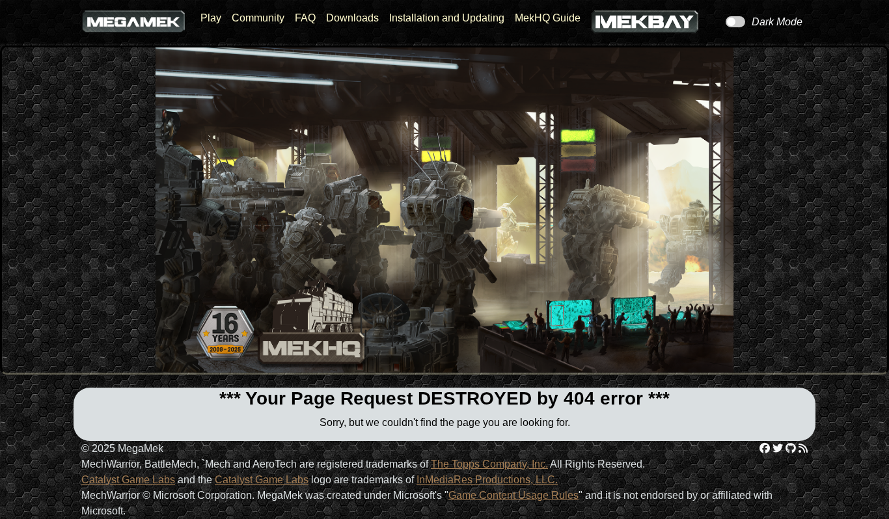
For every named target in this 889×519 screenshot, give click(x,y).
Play (210, 17)
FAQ (305, 17)
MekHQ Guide (548, 17)
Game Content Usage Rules (513, 495)
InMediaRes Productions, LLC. (487, 479)
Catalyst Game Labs (128, 479)
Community (258, 17)
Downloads (352, 17)
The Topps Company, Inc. (489, 464)
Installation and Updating (446, 17)
